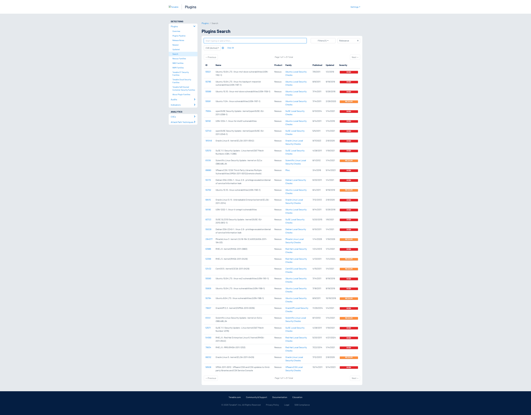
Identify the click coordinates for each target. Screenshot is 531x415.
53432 (208, 268)
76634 (208, 347)
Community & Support (256, 397)
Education (297, 397)
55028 (208, 229)
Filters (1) (322, 40)
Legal (286, 404)
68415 (208, 199)
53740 (208, 130)
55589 (208, 91)
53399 (208, 258)
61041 (208, 317)
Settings (355, 7)
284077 (209, 239)
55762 (208, 190)
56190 (208, 209)
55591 (208, 101)
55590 (208, 278)
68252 (208, 357)
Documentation (279, 397)
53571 (208, 327)
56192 (208, 121)
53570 (208, 150)
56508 (208, 367)
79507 (208, 308)
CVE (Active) (211, 48)
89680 (208, 170)
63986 (208, 248)
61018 (208, 160)
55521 (208, 71)
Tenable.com (235, 397)
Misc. (287, 170)
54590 (208, 337)
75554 (208, 111)
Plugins (190, 7)
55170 (208, 180)
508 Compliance (302, 404)
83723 (208, 219)
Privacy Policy (272, 404)
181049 (208, 140)
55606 (208, 288)
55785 (208, 81)
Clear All (230, 48)
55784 (208, 298)
